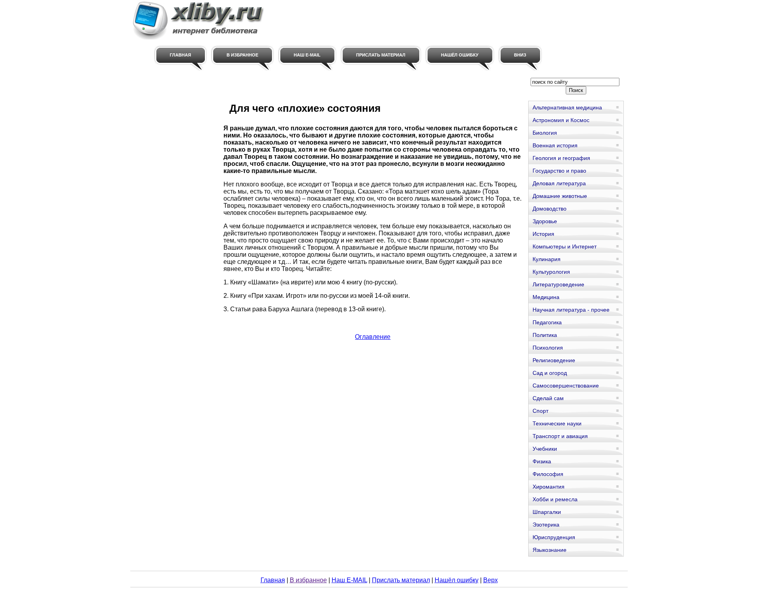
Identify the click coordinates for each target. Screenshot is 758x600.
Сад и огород (550, 373)
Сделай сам (548, 398)
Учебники (545, 449)
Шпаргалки (547, 512)
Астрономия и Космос (561, 120)
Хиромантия (549, 486)
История (543, 234)
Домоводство (550, 208)
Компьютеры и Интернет (565, 246)
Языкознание (550, 550)
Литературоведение (558, 284)
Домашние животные (560, 196)
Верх (490, 580)
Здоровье (545, 221)
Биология (545, 133)
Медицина (546, 297)
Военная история (555, 145)
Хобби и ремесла (555, 499)
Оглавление (372, 336)
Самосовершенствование (566, 385)
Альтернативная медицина (567, 107)
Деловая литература (559, 183)
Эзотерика (546, 524)
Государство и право (559, 170)
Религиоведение (554, 360)
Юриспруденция (554, 537)
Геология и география (561, 158)
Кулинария (547, 259)
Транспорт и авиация (560, 436)
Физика (542, 461)
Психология (548, 347)
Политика (545, 335)
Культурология (551, 272)
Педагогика (547, 322)
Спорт (540, 411)
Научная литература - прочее (571, 310)
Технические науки (557, 423)
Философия (548, 474)
